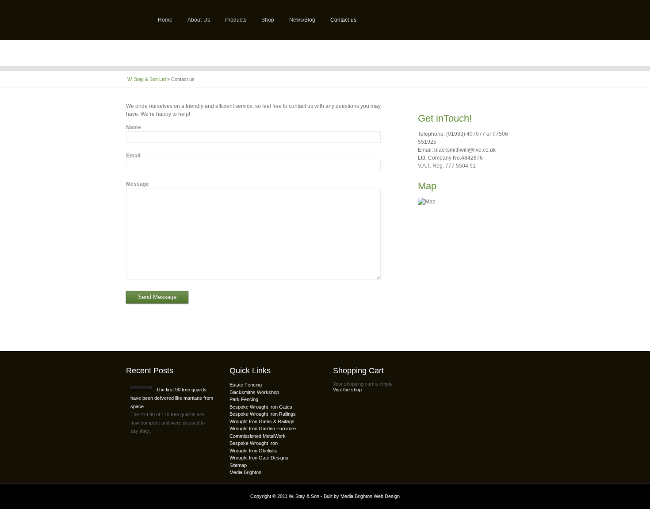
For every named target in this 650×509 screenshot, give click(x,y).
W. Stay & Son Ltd (146, 79)
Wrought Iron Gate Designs (258, 457)
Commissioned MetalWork (257, 436)
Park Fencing (243, 399)
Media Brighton (245, 472)
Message (137, 184)
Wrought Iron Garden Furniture (262, 428)
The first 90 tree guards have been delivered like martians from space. (171, 398)
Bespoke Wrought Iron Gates (260, 406)
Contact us (343, 20)
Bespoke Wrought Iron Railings (262, 414)
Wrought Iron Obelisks (253, 450)
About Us (198, 20)
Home (165, 20)
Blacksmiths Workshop (254, 392)
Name (133, 127)
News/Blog (302, 20)
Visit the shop (347, 389)
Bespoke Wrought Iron (253, 443)
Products (235, 20)
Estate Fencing (245, 384)
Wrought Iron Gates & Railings (261, 421)
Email (133, 156)
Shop (267, 20)
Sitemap (238, 465)
